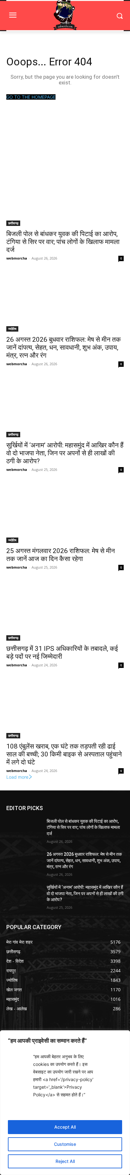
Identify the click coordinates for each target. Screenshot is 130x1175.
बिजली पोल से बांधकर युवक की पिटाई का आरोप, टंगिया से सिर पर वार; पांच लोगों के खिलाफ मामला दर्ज (63, 242)
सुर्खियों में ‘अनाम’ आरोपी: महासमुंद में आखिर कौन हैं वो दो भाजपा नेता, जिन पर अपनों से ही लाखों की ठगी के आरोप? (64, 453)
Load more (17, 777)
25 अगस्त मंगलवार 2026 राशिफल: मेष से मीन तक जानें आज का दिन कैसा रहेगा (60, 555)
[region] (65, 1102)
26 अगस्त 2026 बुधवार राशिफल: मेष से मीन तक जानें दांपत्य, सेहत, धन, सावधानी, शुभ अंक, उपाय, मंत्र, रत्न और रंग (63, 347)
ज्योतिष (12, 329)
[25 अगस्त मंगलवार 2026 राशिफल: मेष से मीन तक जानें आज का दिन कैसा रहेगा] (65, 513)
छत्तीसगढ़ (13, 223)
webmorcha (16, 258)
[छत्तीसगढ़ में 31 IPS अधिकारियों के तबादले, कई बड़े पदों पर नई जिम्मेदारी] (65, 611)
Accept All (65, 1127)
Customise (65, 1144)
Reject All (65, 1161)
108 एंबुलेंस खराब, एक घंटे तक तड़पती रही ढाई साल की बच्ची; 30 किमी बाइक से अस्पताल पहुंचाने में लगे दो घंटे (64, 754)
